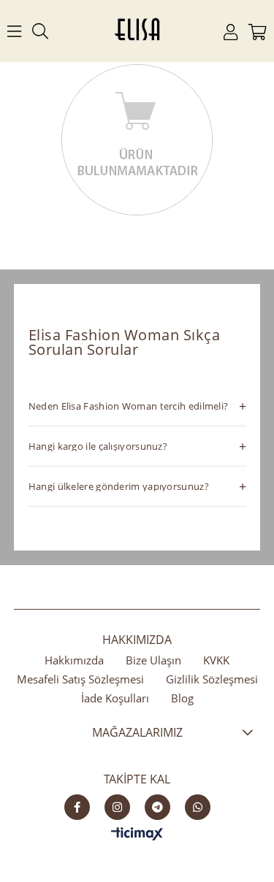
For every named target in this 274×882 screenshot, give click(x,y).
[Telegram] (157, 807)
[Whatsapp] (197, 807)
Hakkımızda (74, 660)
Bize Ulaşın (153, 660)
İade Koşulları (115, 698)
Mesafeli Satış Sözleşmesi (80, 679)
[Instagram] (117, 807)
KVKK (216, 660)
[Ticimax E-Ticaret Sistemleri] (137, 834)
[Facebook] (77, 807)
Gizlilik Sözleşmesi (212, 679)
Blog (182, 698)
